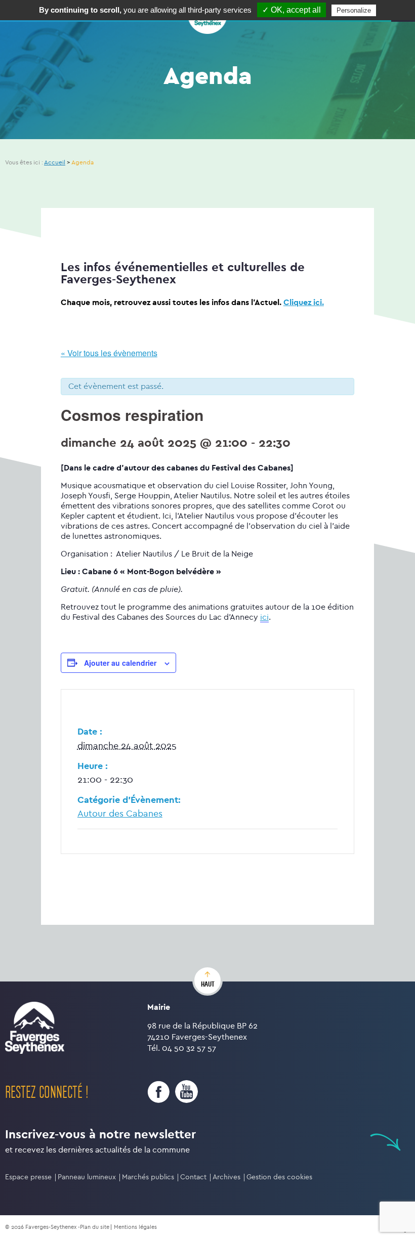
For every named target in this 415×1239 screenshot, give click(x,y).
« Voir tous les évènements (109, 353)
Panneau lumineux (87, 1177)
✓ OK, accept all (291, 10)
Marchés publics (148, 1177)
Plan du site (94, 1227)
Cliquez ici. (303, 302)
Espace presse (28, 1177)
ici (264, 617)
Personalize (354, 10)
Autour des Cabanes (119, 813)
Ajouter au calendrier (120, 663)
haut (208, 984)
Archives (226, 1177)
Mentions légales (135, 1227)
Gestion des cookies (279, 1177)
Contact (193, 1177)
